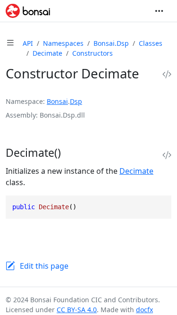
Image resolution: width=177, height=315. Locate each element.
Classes (150, 43)
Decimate (47, 53)
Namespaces (63, 43)
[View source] (166, 74)
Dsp (76, 101)
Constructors (92, 53)
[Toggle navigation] (159, 11)
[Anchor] (71, 152)
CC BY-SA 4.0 (77, 309)
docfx (144, 309)
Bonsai (57, 101)
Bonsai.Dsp (111, 43)
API (28, 43)
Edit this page (44, 266)
